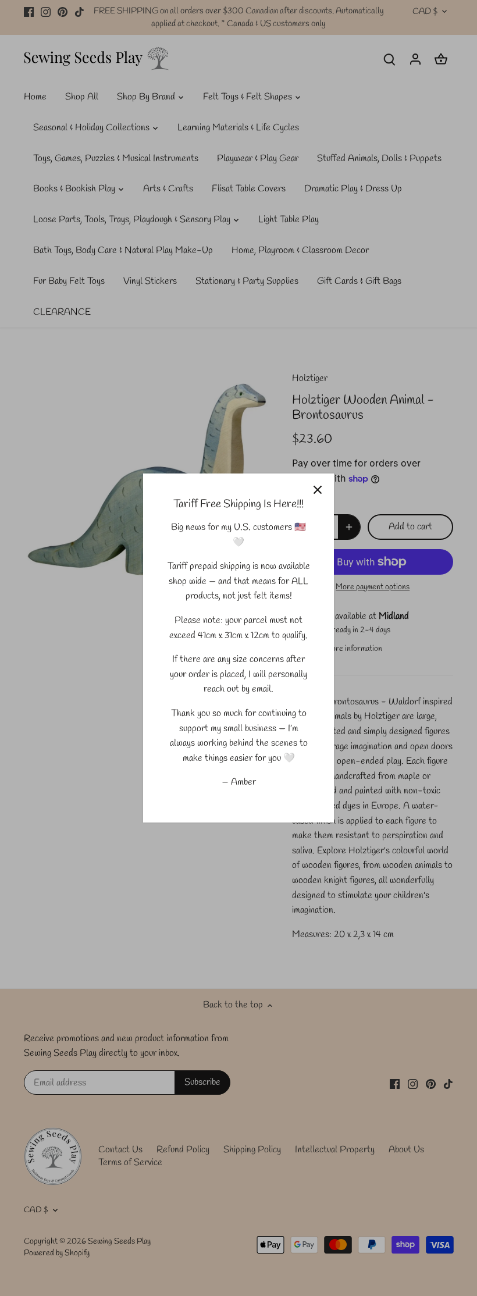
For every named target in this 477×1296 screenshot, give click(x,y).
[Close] (317, 490)
